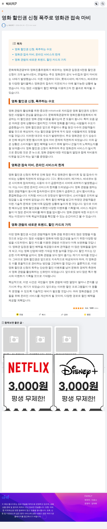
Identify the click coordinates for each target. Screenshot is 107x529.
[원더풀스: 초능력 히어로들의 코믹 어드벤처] (14, 340)
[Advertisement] (23, 450)
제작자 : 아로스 (91, 500)
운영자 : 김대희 (91, 503)
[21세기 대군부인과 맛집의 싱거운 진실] (67, 340)
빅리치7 (11, 3)
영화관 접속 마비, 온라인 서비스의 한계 (37, 54)
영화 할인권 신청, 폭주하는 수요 (33, 49)
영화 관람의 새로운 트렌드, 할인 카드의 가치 (40, 59)
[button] (4, 3)
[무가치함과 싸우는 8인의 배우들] (40, 340)
